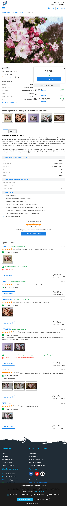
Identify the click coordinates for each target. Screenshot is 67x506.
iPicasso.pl (6, 448)
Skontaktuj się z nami (11, 469)
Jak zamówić (32, 453)
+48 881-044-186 (59, 3)
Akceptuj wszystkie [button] (25, 499)
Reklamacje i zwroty (35, 462)
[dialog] (33, 494)
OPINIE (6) (12, 131)
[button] (33, 503)
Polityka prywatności (8, 465)
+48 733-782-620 (10, 476)
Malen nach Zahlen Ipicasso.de (38, 482)
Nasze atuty (5, 456)
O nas (3, 453)
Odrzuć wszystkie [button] (42, 499)
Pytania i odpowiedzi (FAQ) (37, 465)
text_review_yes (54, 275)
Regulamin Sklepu (7, 462)
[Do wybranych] (15, 77)
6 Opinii (10, 77)
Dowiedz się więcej (39, 491)
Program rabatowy (7, 459)
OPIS (5, 131)
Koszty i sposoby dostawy (36, 459)
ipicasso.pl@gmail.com (58, 4)
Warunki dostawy (42, 95)
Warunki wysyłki (42, 90)
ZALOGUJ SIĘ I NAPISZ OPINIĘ (33, 233)
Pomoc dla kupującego (38, 448)
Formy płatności (33, 456)
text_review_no (58, 275)
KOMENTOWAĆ (8, 275)
